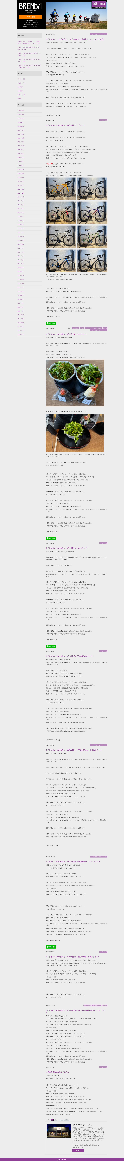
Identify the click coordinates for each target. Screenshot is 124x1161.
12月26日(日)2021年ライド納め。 (58, 1072)
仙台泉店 (20, 91)
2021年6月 (21, 154)
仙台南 (99, 328)
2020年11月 (21, 173)
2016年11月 (21, 319)
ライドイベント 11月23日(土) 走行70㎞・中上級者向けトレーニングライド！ (75, 39)
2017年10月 (21, 283)
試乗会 (19, 98)
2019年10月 (21, 197)
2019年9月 (21, 201)
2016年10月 (21, 323)
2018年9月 (21, 248)
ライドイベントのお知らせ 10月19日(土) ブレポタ (65, 125)
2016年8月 (21, 326)
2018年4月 (21, 264)
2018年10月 (21, 244)
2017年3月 (21, 307)
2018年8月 (21, 252)
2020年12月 (21, 169)
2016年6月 (21, 330)
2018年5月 (21, 260)
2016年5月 (21, 334)
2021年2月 (21, 161)
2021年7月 (21, 150)
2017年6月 (21, 299)
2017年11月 (21, 279)
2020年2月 (21, 181)
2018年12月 (21, 236)
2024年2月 (21, 118)
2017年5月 (21, 303)
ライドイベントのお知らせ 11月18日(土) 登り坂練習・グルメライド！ (72, 957)
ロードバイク (88, 328)
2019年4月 (21, 220)
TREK (82, 328)
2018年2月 (21, 267)
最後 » (66, 1119)
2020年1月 (21, 185)
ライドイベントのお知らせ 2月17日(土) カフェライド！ (67, 548)
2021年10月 (21, 146)
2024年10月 (21, 114)
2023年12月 (21, 126)
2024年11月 (21, 110)
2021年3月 (21, 157)
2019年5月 (21, 216)
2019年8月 (21, 205)
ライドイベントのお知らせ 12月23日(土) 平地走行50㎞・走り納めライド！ (74, 750)
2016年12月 (21, 315)
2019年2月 (21, 228)
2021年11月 (21, 142)
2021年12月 (21, 138)
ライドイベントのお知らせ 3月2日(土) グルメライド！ (67, 334)
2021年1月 (21, 165)
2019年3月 (21, 224)
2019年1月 (21, 232)
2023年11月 (21, 130)
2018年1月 (21, 271)
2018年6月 (21, 256)
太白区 (105, 328)
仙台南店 (104, 1005)
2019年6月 (21, 212)
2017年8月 (21, 291)
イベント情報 (94, 34)
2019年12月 (21, 189)
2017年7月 (21, 295)
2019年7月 (21, 208)
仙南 (95, 328)
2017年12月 (21, 275)
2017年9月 (21, 287)
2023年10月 (21, 134)
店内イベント (21, 94)
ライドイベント (103, 34)
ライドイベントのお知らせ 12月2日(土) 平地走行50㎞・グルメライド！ (73, 861)
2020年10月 (21, 177)
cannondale (76, 328)
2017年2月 (21, 311)
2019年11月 (21, 193)
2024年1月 (21, 122)
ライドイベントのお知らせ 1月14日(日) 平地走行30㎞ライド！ (70, 656)
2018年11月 (21, 240)
